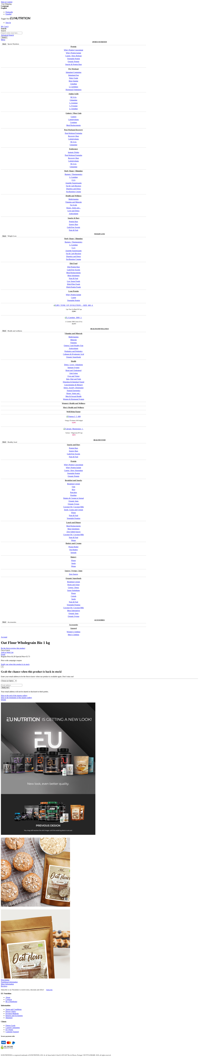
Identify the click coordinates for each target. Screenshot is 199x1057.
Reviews (4, 986)
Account (4, 637)
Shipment (9, 1018)
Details (3, 700)
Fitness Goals (10, 1025)
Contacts (9, 999)
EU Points (9, 1030)
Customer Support (12, 1032)
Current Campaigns (13, 1028)
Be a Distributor (11, 1002)
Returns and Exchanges (14, 1016)
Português (9, 12)
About (8, 997)
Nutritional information (9, 982)
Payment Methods (12, 1014)
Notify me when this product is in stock (15, 664)
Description (5, 980)
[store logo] (20, 19)
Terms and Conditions (14, 1009)
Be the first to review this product (13, 648)
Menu (3, 40)
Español (8, 14)
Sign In (8, 23)
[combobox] (11, 33)
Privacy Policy (11, 1011)
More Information (7, 984)
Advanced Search (7, 35)
